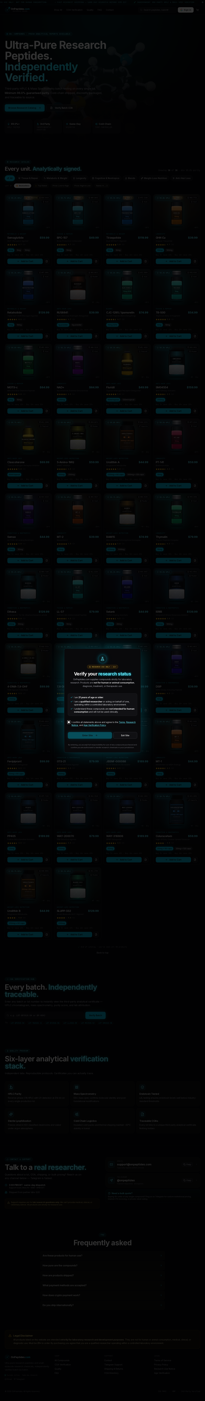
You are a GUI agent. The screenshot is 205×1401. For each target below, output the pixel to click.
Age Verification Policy (95, 725)
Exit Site (125, 735)
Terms (122, 722)
